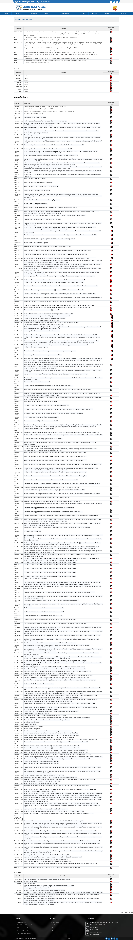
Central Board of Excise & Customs (26, 925)
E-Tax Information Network (24, 928)
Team (46, 13)
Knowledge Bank (64, 13)
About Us (18, 13)
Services (33, 13)
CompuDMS (55, 922)
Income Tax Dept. (21, 922)
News (53, 928)
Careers (94, 13)
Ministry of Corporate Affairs (24, 930)
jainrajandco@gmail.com (25, 2)
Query (83, 13)
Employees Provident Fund (24, 933)
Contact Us (123, 13)
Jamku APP (55, 925)
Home (6, 13)
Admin (107, 13)
